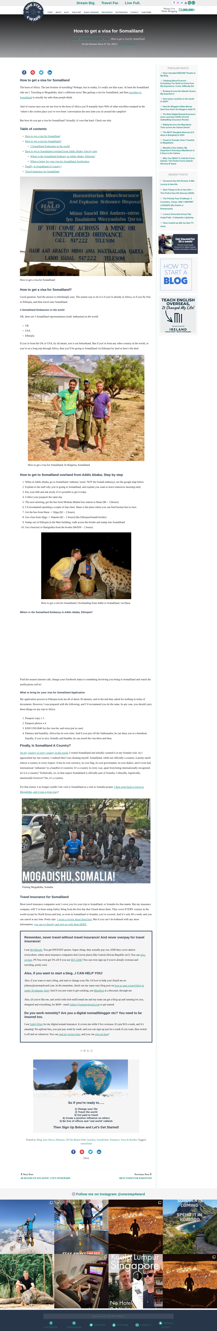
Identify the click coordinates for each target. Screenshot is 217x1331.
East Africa (49, 1139)
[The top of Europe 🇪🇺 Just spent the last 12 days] (27, 1227)
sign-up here (101, 1034)
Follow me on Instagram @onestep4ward (110, 1194)
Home (75, 38)
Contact (134, 12)
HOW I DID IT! (177, 9)
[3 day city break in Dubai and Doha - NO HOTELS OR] (135, 1281)
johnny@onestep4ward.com (85, 1004)
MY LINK (76, 959)
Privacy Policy (168, 1325)
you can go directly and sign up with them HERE (60, 924)
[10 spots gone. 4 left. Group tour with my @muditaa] (190, 1227)
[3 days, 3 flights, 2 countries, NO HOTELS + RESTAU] (81, 1281)
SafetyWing (36, 1024)
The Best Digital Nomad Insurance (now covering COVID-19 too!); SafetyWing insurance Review (177, 117)
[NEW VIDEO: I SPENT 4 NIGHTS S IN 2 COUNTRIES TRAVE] (81, 1227)
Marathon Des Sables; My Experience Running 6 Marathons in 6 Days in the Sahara (177, 150)
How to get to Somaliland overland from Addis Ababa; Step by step (61, 151)
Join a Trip (76, 12)
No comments (128, 44)
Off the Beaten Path (76, 1139)
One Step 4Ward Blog (91, 38)
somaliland (86, 1143)
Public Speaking (91, 12)
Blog (66, 12)
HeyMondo (36, 949)
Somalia (91, 1139)
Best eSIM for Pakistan (135, 1178)
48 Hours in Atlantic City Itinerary (46, 1178)
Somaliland (102, 1139)
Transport (114, 1139)
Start (50, 12)
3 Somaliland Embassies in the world (50, 146)
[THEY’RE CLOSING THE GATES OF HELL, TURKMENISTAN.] (190, 1281)
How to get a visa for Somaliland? (43, 141)
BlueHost (99, 990)
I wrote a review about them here (74, 919)
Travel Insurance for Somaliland (42, 171)
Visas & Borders (129, 1139)
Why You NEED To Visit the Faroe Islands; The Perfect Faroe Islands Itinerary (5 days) (177, 161)
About (58, 12)
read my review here (69, 1034)
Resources (107, 12)
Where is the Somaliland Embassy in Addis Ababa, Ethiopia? (62, 156)
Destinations (121, 12)
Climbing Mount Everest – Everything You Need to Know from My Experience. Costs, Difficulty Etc (177, 83)
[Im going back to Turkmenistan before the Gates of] (135, 1227)
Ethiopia (60, 1139)
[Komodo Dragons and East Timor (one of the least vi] (27, 1281)
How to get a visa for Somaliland (42, 136)
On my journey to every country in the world (44, 752)
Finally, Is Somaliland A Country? (43, 166)
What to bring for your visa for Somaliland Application (59, 161)
